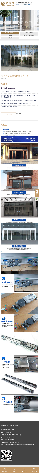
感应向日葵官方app (30, 22)
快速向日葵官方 (29, 32)
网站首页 (13, 22)
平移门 (20, 24)
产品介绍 (20, 22)
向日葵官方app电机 (29, 35)
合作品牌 (10, 38)
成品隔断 (10, 35)
